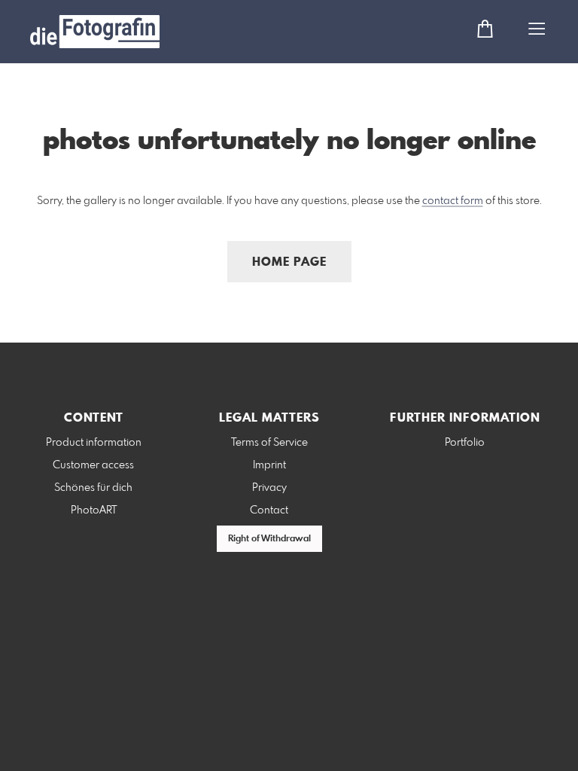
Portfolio (465, 442)
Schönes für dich (93, 488)
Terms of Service (269, 442)
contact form (452, 201)
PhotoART (94, 510)
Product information (93, 442)
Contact (269, 510)
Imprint (269, 465)
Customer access (93, 465)
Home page (289, 262)
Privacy (269, 488)
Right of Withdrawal (269, 539)
